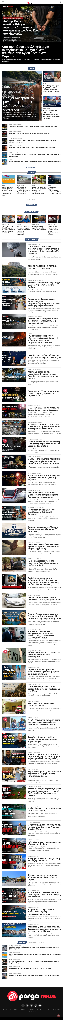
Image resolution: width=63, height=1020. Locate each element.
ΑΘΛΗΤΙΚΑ (23, 1009)
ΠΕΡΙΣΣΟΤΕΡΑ (56, 1009)
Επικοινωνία (32, 1012)
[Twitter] (27, 1005)
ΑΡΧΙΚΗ (5, 1009)
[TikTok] (35, 1005)
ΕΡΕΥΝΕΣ (40, 1009)
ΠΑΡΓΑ (10, 1009)
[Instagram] (31, 1005)
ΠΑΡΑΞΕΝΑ (48, 1009)
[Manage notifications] (58, 1015)
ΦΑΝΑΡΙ (16, 1009)
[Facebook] (23, 1005)
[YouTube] (40, 1005)
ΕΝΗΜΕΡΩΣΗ (31, 1009)
